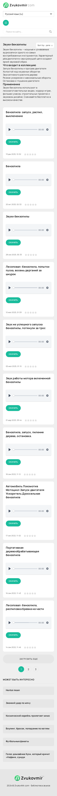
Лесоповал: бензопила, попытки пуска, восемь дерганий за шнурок (28, 270)
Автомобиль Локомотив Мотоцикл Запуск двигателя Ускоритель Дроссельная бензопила (25, 491)
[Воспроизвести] (9, 129)
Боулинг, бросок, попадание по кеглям (28, 728)
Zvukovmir (22, 5)
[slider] (25, 129)
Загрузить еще (28, 658)
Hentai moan (13, 690)
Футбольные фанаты (17, 741)
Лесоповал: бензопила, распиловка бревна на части (25, 607)
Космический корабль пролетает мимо (28, 715)
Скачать (13, 142)
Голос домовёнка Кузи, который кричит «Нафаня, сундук (28, 756)
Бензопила (13, 166)
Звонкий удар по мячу (18, 702)
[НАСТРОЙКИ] (47, 129)
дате (48, 45)
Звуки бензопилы (17, 216)
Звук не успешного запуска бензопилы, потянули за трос (25, 326)
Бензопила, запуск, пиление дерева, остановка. (25, 434)
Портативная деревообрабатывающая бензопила (22, 551)
